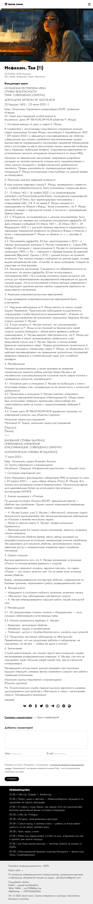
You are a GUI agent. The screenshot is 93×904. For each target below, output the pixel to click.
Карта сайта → (15, 870)
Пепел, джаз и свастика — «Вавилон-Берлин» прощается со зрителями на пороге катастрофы (46, 800)
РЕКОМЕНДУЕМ (19, 790)
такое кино (15, 4)
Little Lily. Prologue (28, 814)
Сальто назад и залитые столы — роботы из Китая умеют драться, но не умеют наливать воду (44, 825)
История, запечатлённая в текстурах (37, 819)
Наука (31, 76)
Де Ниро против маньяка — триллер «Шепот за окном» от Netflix (45, 845)
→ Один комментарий (32, 717)
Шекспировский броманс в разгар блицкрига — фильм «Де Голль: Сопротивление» (46, 853)
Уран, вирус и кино (28, 831)
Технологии (40, 76)
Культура (27, 73)
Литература (21, 76)
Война (12, 76)
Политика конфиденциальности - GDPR (28, 866)
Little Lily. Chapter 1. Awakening (34, 794)
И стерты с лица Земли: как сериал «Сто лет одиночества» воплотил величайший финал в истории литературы (45, 808)
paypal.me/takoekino (28, 885)
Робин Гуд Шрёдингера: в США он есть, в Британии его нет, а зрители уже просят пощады (46, 837)
